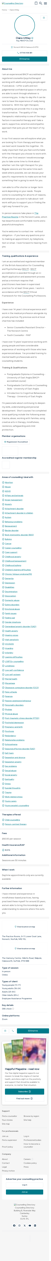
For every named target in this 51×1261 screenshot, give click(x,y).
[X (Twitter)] (24, 1225)
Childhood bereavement (15, 561)
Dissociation (10, 596)
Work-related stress (14, 797)
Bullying (8, 539)
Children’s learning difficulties (18, 570)
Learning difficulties (14, 657)
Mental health (11, 679)
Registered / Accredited (16, 442)
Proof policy (7, 1147)
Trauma (8, 792)
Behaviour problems (13, 522)
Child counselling (12, 820)
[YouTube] (30, 1225)
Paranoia (9, 696)
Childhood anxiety (13, 556)
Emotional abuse (12, 609)
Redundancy (10, 735)
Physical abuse (11, 714)
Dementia (9, 578)
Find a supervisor (9, 1140)
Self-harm (9, 753)
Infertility (9, 653)
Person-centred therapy (15, 824)
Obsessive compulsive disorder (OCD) (22, 687)
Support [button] (6, 1111)
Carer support (11, 552)
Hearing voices (11, 635)
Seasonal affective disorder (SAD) (20, 749)
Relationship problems (15, 740)
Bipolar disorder (12, 530)
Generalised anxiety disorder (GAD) (20, 626)
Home (4, 10)
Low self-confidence (14, 670)
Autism (8, 517)
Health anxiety (11, 631)
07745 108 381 (24, 53)
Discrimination (11, 591)
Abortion (9, 482)
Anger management (13, 500)
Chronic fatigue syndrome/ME (18, 574)
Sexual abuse (10, 770)
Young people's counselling (17, 805)
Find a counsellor (9, 1116)
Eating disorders (12, 604)
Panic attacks (11, 692)
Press (26, 1167)
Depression (10, 583)
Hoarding (9, 648)
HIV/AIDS (9, 644)
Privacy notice (8, 1171)
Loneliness (9, 666)
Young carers (10, 801)
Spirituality (9, 779)
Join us (5, 1136)
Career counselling (13, 548)
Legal (4, 1167)
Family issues (10, 613)
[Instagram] (19, 1225)
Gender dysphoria (13, 622)
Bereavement (11, 526)
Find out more (24, 1098)
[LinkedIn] (35, 1225)
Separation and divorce (15, 757)
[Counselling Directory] (14, 3)
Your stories (7, 1120)
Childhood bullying (13, 565)
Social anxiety (11, 775)
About (5, 1159)
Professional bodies (32, 1140)
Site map (6, 1124)
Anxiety (8, 504)
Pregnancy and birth (14, 727)
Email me (25, 59)
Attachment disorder (14, 508)
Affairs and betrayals (14, 495)
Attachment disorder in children (19, 513)
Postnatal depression (14, 722)
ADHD (8, 491)
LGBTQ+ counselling (14, 661)
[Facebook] (14, 1225)
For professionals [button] (10, 1131)
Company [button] (6, 1154)
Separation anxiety (13, 762)
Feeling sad (10, 618)
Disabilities (9, 587)
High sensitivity (12, 639)
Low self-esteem (12, 674)
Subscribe (24, 1091)
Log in (26, 1136)
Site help (27, 1120)
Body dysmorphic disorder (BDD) (19, 535)
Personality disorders (14, 705)
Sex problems (11, 766)
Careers (29, 1159)
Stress (8, 783)
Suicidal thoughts (12, 788)
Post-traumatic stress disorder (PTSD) (22, 718)
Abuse (8, 487)
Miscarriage (10, 683)
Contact (6, 1163)
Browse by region (31, 1116)
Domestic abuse (12, 600)
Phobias (8, 709)
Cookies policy (30, 1163)
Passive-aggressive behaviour (18, 701)
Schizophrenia (11, 744)
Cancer (8, 543)
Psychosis (9, 731)
